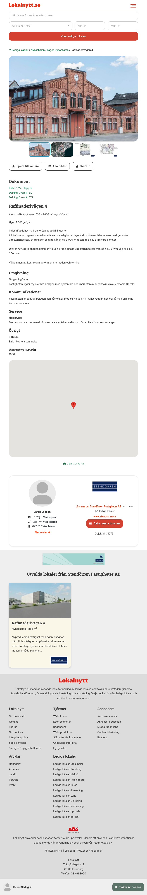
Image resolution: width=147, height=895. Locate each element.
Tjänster (59, 709)
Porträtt (13, 779)
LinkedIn (70, 850)
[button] (135, 59)
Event (12, 784)
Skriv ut (84, 166)
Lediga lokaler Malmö (65, 774)
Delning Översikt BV (20, 192)
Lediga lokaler (20, 49)
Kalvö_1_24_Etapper (20, 188)
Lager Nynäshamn (57, 49)
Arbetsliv (14, 769)
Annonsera (106, 709)
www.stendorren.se (104, 516)
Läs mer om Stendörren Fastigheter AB (98, 506)
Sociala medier (17, 742)
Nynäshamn (38, 49)
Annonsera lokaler (107, 716)
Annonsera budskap (109, 721)
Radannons (59, 726)
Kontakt (13, 721)
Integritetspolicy (18, 737)
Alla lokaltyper (22, 25)
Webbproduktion (63, 732)
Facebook (96, 850)
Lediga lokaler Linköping (67, 800)
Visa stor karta (75, 463)
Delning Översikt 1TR (21, 197)
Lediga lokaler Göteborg (67, 769)
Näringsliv (15, 763)
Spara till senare (27, 166)
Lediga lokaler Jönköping (68, 790)
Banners (102, 737)
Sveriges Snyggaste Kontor (25, 748)
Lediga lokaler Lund (64, 795)
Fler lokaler (41, 532)
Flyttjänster (59, 748)
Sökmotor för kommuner (67, 737)
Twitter (81, 850)
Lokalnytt (16, 709)
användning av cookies (69, 842)
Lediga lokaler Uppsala (66, 811)
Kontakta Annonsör (128, 887)
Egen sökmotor (62, 721)
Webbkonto (60, 716)
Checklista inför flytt (65, 742)
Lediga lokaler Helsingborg (69, 779)
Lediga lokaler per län (66, 816)
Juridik (13, 774)
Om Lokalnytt (17, 716)
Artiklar (14, 756)
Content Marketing (108, 732)
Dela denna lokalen (106, 523)
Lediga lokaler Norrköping (68, 806)
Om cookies (16, 732)
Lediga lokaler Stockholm (68, 763)
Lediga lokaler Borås (65, 784)
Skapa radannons (107, 726)
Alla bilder (59, 166)
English (13, 726)
